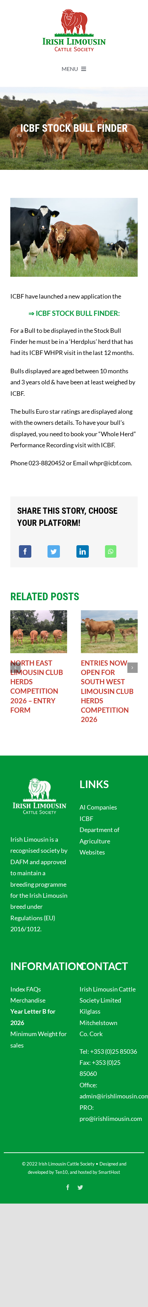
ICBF (86, 818)
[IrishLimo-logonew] (74, 10)
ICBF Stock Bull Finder (77, 313)
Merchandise (27, 1000)
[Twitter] (54, 551)
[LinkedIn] (83, 551)
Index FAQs (25, 989)
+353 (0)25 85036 (113, 1051)
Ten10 (61, 1172)
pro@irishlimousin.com (111, 1118)
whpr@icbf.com (110, 463)
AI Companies (98, 807)
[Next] (132, 667)
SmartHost (109, 1172)
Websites (92, 852)
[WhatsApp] (110, 551)
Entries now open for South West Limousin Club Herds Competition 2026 (107, 691)
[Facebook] (25, 551)
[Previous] (15, 667)
